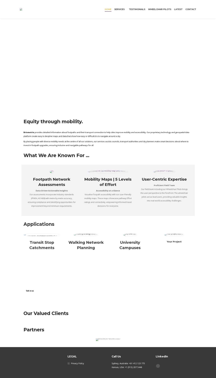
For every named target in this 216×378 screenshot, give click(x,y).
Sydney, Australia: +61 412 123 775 (128, 363)
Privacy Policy (77, 363)
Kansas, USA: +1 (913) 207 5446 (127, 367)
